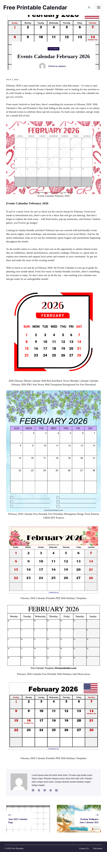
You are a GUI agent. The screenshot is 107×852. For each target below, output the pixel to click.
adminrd (62, 66)
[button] (89, 7)
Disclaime (97, 848)
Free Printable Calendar (35, 7)
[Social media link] (33, 790)
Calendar (53, 49)
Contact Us (84, 848)
